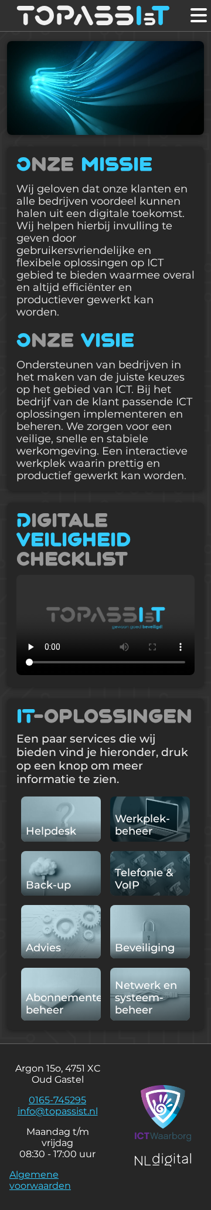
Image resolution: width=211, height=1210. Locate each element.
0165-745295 (57, 1100)
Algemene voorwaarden (40, 1180)
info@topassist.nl (58, 1111)
